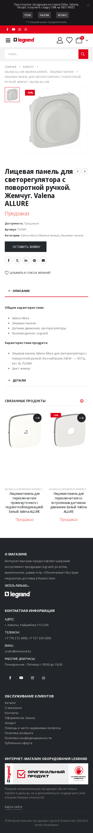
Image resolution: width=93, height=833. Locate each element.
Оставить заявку (26, 247)
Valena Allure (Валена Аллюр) (40, 235)
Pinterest (34, 260)
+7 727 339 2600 (40, 638)
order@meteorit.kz (18, 651)
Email (43, 260)
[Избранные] (69, 40)
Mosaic (62, 15)
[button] (82, 401)
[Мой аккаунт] (59, 40)
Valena (44, 15)
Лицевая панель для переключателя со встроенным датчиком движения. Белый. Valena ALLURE (25, 502)
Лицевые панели (72, 235)
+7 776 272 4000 (16, 638)
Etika (28, 15)
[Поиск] (83, 54)
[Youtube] (13, 29)
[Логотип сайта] (24, 40)
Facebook (8, 260)
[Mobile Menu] (8, 40)
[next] (85, 171)
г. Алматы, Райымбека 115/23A (27, 625)
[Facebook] (7, 29)
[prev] (77, 171)
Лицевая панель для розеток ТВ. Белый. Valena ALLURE (70, 498)
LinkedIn (26, 260)
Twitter (17, 260)
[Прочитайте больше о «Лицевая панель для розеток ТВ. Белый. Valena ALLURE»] (82, 417)
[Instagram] (20, 29)
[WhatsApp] (26, 29)
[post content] (25, 447)
